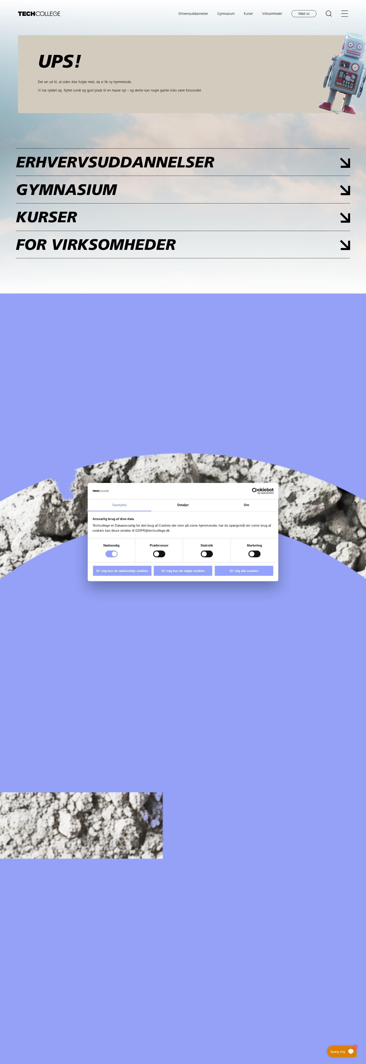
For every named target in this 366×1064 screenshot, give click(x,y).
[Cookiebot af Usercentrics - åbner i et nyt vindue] (255, 491)
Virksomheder (272, 14)
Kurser (248, 14)
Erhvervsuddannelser (193, 14)
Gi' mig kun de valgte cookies (183, 571)
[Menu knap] (344, 14)
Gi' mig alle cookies (244, 571)
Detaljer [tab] (183, 505)
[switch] (159, 554)
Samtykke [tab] (119, 505)
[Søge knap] (329, 14)
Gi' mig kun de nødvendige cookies (122, 571)
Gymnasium (225, 14)
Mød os (303, 14)
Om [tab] (246, 505)
